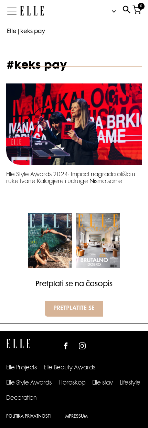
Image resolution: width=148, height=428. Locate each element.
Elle (12, 31)
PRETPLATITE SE (74, 308)
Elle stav (102, 383)
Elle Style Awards (29, 383)
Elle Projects (21, 368)
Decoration (21, 398)
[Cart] (137, 11)
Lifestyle (130, 383)
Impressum (75, 417)
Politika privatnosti (28, 417)
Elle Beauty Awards (69, 368)
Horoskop (72, 383)
